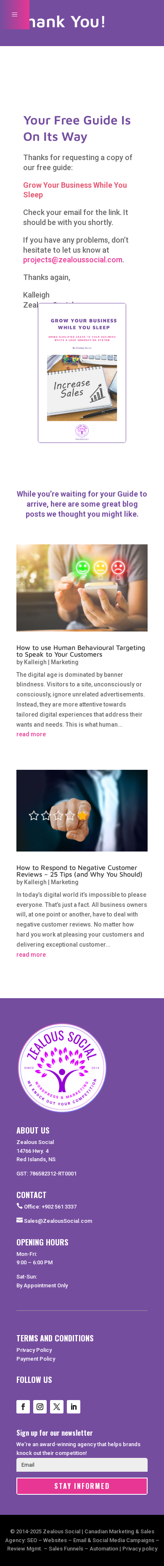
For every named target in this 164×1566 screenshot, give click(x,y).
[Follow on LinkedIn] (73, 1406)
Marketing (65, 662)
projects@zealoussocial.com (72, 259)
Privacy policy (139, 1548)
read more (31, 734)
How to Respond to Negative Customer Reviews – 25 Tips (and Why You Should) (79, 871)
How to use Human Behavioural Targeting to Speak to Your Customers (80, 651)
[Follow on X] (56, 1406)
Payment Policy (35, 1359)
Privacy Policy (34, 1350)
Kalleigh (35, 662)
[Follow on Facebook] (23, 1406)
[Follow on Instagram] (40, 1406)
